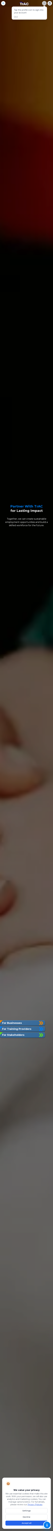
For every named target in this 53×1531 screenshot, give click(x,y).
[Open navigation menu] (3, 3)
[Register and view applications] (50, 3)
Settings (26, 1510)
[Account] (44, 3)
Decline (26, 1517)
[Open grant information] (47, 1525)
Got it (16, 16)
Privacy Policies (35, 1504)
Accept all (26, 1523)
